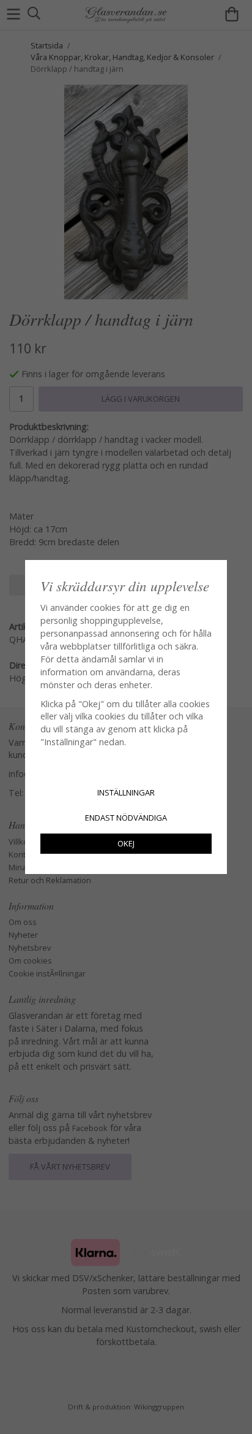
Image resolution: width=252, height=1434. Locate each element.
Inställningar (126, 792)
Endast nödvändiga (126, 817)
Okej (126, 843)
